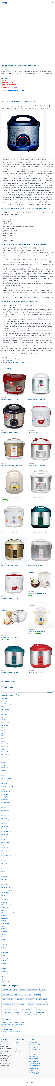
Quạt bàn (3, 942)
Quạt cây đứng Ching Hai (28, 1002)
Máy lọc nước (4, 847)
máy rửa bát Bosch (19, 999)
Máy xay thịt (4, 895)
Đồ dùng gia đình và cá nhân (8, 786)
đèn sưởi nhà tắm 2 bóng (38, 1014)
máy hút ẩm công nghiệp (7, 996)
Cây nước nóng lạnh (6, 757)
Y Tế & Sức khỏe (5, 982)
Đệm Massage (4, 770)
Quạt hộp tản (4, 952)
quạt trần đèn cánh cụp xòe (42, 1004)
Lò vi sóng (4, 807)
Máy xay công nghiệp (6, 890)
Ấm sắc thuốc (4, 698)
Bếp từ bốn (4, 733)
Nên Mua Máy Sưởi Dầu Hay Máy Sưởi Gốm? (12, 1029)
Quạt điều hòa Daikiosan (27, 1009)
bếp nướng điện (5, 722)
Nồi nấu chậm (4, 931)
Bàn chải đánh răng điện (7, 704)
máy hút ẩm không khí (19, 996)
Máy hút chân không (6, 821)
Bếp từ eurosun (5, 741)
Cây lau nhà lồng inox (7, 994)
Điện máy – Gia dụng (14, 359)
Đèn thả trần (4, 783)
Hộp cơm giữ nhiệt (5, 802)
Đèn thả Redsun (6, 1014)
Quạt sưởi (3, 960)
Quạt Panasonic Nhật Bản (40, 1002)
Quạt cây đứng (5, 944)
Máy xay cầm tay (5, 887)
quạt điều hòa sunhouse (7, 1012)
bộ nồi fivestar (22, 991)
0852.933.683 (13, 87)
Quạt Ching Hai (17, 1002)
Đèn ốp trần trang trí (6, 778)
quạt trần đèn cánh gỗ (7, 1007)
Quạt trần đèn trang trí (7, 1009)
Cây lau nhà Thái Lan (18, 994)
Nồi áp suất (4, 902)
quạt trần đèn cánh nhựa (19, 1007)
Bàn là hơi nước (5, 709)
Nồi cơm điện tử (5, 915)
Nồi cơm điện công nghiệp (7, 913)
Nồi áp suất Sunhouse (7, 1002)
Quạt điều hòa (4, 950)
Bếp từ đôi (3, 738)
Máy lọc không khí (5, 842)
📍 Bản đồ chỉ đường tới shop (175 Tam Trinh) (12, 90)
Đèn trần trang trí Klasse (16, 1014)
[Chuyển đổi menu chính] (52, 2)
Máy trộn (3, 882)
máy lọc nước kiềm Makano (8, 999)
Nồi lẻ (2, 926)
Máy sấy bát (4, 866)
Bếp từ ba (3, 730)
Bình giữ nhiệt (4, 743)
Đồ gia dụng (4, 789)
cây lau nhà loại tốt (38, 991)
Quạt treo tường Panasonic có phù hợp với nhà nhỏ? (14, 1022)
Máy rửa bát (4, 863)
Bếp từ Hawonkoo (13, 989)
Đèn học (3, 775)
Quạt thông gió (5, 963)
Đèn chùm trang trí (5, 773)
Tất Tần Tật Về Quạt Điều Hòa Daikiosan (11, 1027)
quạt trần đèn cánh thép (31, 1007)
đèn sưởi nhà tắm (27, 1014)
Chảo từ (3, 762)
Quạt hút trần (4, 955)
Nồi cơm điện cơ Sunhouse (31, 999)
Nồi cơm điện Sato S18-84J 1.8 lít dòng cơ (20, 362)
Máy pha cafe (4, 858)
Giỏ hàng (17, 1044)
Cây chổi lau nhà (5, 754)
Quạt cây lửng (4, 947)
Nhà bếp (3, 898)
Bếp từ (3, 728)
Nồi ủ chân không (5, 936)
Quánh (3, 939)
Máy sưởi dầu (4, 874)
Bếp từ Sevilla (22, 989)
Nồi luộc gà (4, 928)
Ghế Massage (4, 794)
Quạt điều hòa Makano (39, 1009)
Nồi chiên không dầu (6, 904)
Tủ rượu (3, 976)
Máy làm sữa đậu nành (6, 831)
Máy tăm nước (4, 879)
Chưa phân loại (5, 765)
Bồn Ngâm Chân (5, 751)
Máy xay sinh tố (5, 892)
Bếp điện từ (4, 714)
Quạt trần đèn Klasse (43, 1007)
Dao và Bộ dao (5, 767)
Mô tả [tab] (2, 97)
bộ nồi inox (29, 991)
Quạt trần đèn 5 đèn (31, 1004)
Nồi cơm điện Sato (43, 999)
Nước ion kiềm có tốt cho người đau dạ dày (11, 1031)
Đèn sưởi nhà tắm (5, 781)
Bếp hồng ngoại (5, 720)
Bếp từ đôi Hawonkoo (32, 989)
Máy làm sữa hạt (5, 834)
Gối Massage (4, 799)
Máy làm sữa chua (5, 828)
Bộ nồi (3, 749)
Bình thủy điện (4, 746)
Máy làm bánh (4, 826)
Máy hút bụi (4, 818)
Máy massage (4, 852)
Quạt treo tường (5, 974)
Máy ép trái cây (5, 813)
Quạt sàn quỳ (4, 958)
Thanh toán (17, 1051)
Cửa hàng (17, 1042)
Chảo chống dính (5, 759)
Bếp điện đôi (4, 712)
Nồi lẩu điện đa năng (6, 923)
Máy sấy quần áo (5, 868)
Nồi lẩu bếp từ (4, 918)
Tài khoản (17, 1049)
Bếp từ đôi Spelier (42, 989)
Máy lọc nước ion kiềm (6, 850)
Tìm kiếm (49, 691)
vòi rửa (3, 979)
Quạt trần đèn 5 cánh (20, 1004)
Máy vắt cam (4, 884)
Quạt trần (3, 968)
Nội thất (3, 934)
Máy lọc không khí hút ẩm (7, 844)
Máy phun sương (5, 860)
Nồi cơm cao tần (5, 907)
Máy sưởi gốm (4, 876)
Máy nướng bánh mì (6, 855)
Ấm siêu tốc (4, 701)
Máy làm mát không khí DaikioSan (32, 996)
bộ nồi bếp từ (5, 991)
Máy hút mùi (4, 823)
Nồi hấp (6, 899)
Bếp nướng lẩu (4, 725)
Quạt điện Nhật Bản (19, 1012)
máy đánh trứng (5, 810)
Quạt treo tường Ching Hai (8, 1004)
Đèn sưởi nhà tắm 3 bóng (39, 1012)
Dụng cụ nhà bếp (5, 791)
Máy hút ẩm (4, 815)
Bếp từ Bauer (5, 989)
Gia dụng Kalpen (28, 994)
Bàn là (2, 706)
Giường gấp (4, 797)
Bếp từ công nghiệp (6, 735)
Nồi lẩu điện (4, 920)
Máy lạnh (3, 839)
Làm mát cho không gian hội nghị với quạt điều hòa (13, 1024)
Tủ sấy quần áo (28, 1012)
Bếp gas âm (4, 717)
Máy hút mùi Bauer (37, 994)
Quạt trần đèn (4, 971)
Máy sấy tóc (4, 871)
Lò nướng (3, 805)
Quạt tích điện (4, 966)
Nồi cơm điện (9, 78)
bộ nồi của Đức (13, 991)
